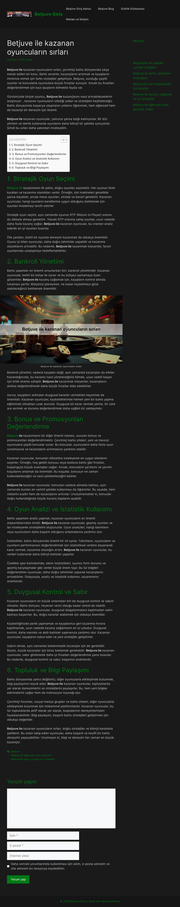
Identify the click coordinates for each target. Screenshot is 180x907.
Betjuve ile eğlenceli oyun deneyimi (31, 755)
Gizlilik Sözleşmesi (132, 8)
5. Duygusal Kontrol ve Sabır (30, 163)
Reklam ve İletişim (77, 19)
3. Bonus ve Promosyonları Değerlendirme (39, 154)
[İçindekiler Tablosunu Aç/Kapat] (62, 140)
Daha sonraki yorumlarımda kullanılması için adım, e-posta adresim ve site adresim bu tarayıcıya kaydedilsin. (60, 866)
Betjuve (13, 435)
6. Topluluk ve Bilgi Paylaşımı (30, 167)
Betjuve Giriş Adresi (78, 8)
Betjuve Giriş (49, 14)
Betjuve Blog (106, 8)
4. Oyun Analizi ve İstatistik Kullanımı (35, 158)
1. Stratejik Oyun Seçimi (26, 145)
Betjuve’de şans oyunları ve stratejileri (33, 759)
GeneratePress (110, 901)
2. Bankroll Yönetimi (24, 149)
